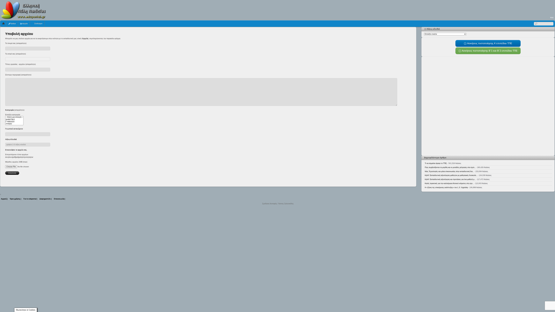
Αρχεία (25, 24)
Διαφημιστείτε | (45, 199)
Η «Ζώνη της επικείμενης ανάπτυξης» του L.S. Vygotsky (446, 187)
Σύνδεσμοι (38, 24)
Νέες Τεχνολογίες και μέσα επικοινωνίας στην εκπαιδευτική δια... (449, 171)
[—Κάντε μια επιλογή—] (14, 117)
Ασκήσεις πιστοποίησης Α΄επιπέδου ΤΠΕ (489, 43)
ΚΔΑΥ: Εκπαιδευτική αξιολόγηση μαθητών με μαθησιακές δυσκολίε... (451, 175)
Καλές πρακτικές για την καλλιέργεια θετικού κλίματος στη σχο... (449, 183)
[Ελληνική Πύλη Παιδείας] (23, 18)
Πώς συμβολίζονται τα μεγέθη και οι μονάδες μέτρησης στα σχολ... (450, 167)
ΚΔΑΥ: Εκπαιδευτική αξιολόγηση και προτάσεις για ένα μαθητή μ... (450, 179)
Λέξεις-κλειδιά (433, 29)
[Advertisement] (502, 8)
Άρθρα (13, 24)
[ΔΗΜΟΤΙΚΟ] (14, 119)
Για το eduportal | (30, 199)
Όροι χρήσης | (15, 199)
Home (3, 23)
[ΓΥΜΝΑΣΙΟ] (14, 122)
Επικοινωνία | (59, 199)
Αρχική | (4, 199)
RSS (551, 17)
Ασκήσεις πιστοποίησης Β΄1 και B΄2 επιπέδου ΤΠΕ (489, 50)
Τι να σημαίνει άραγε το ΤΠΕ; (436, 163)
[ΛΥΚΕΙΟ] (14, 124)
